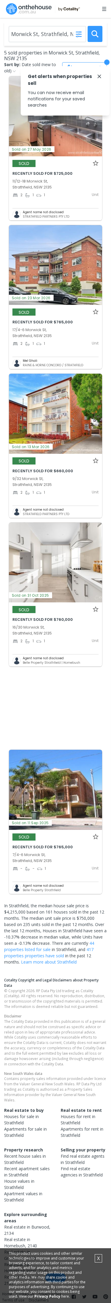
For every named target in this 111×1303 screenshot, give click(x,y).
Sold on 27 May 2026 (32, 149)
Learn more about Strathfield (49, 962)
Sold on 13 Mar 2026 (31, 446)
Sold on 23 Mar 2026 (31, 297)
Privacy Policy (47, 1296)
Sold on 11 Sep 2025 (30, 822)
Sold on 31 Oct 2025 (30, 595)
